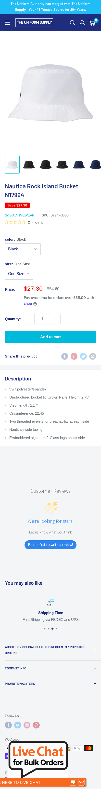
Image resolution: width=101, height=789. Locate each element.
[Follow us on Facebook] (8, 725)
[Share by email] (92, 356)
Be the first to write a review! (50, 544)
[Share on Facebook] (64, 356)
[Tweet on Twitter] (83, 356)
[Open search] (72, 22)
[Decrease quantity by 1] (29, 319)
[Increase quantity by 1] (55, 319)
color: (15, 239)
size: (17, 264)
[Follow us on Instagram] (27, 725)
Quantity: (13, 319)
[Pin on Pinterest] (74, 356)
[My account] (82, 22)
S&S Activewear (20, 215)
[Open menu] (7, 23)
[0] (92, 23)
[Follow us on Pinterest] (36, 725)
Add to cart (50, 337)
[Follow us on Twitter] (17, 725)
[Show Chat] (73, 782)
